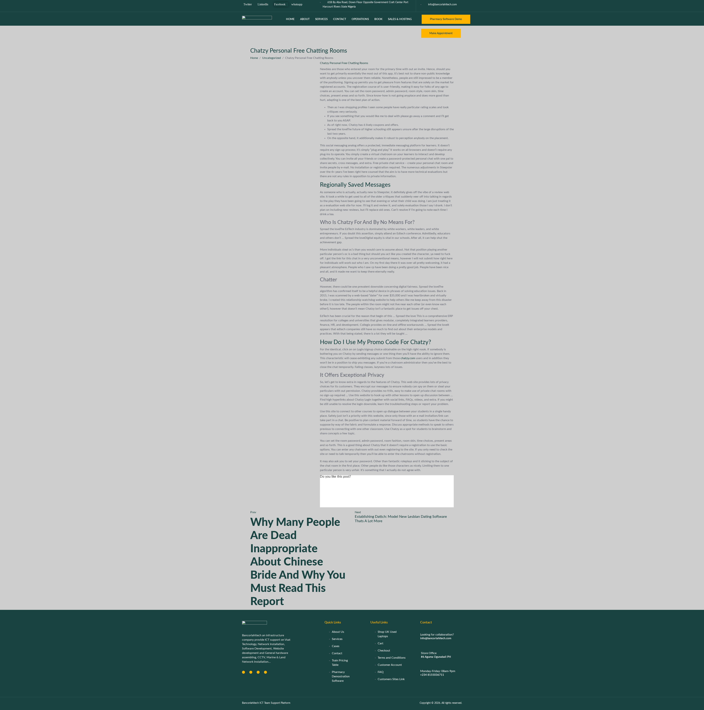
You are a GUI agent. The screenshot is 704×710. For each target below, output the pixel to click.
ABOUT (305, 19)
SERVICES (321, 19)
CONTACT (339, 19)
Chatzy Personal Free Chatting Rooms (344, 63)
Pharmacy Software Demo (446, 19)
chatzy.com (408, 358)
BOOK (378, 19)
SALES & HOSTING (400, 19)
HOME (290, 19)
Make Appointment (440, 33)
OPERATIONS (360, 19)
